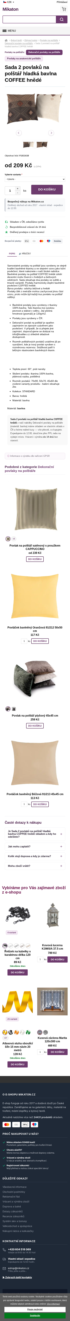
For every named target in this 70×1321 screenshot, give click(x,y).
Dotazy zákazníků (13, 1211)
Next (51, 133)
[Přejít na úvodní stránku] (6, 40)
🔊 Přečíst (25, 253)
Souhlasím (35, 1315)
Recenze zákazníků (13, 1216)
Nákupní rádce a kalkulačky (18, 1231)
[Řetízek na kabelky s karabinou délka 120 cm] (17, 921)
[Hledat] (61, 19)
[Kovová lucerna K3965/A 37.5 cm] (52, 921)
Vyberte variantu (13, 174)
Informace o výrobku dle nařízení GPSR (30, 456)
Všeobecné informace (15, 1187)
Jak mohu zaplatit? (19, 846)
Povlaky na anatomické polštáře (24, 58)
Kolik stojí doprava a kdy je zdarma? (29, 856)
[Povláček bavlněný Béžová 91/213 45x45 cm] (35, 762)
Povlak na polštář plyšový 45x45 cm (35, 715)
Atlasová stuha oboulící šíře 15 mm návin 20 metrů (17, 1047)
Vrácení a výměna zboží (16, 1201)
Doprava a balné (12, 1206)
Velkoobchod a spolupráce (17, 1226)
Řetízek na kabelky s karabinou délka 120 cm (17, 955)
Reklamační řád (11, 1196)
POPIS (12, 253)
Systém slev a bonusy (15, 1221)
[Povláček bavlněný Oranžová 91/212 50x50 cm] (35, 596)
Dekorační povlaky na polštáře (44, 52)
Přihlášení (62, 2)
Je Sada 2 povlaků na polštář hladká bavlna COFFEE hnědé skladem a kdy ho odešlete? (32, 834)
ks (24, 190)
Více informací (53, 1304)
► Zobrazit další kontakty (17, 1277)
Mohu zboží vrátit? (19, 865)
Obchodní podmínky (14, 1192)
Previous (19, 133)
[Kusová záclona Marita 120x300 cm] (52, 1007)
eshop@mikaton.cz (18, 1268)
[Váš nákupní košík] (63, 9)
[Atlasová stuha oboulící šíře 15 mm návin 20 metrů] (17, 1007)
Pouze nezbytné (35, 1309)
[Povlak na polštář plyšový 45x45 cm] (35, 678)
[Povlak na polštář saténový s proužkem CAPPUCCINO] (35, 508)
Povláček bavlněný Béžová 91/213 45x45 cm (35, 794)
